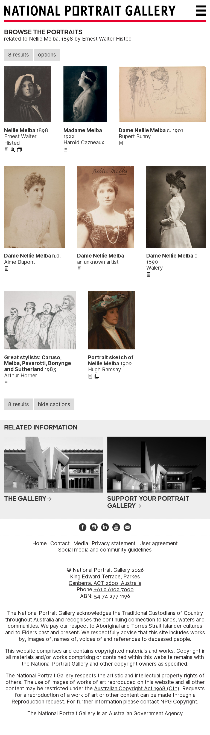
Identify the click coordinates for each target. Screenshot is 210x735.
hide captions (54, 404)
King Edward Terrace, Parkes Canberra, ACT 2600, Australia (105, 579)
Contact (60, 543)
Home (39, 543)
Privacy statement (114, 543)
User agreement (158, 543)
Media (80, 543)
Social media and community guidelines (105, 550)
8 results (18, 55)
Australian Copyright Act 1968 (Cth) (136, 688)
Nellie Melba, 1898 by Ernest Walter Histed (80, 39)
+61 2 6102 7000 (114, 589)
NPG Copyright (178, 702)
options (47, 55)
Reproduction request (37, 702)
